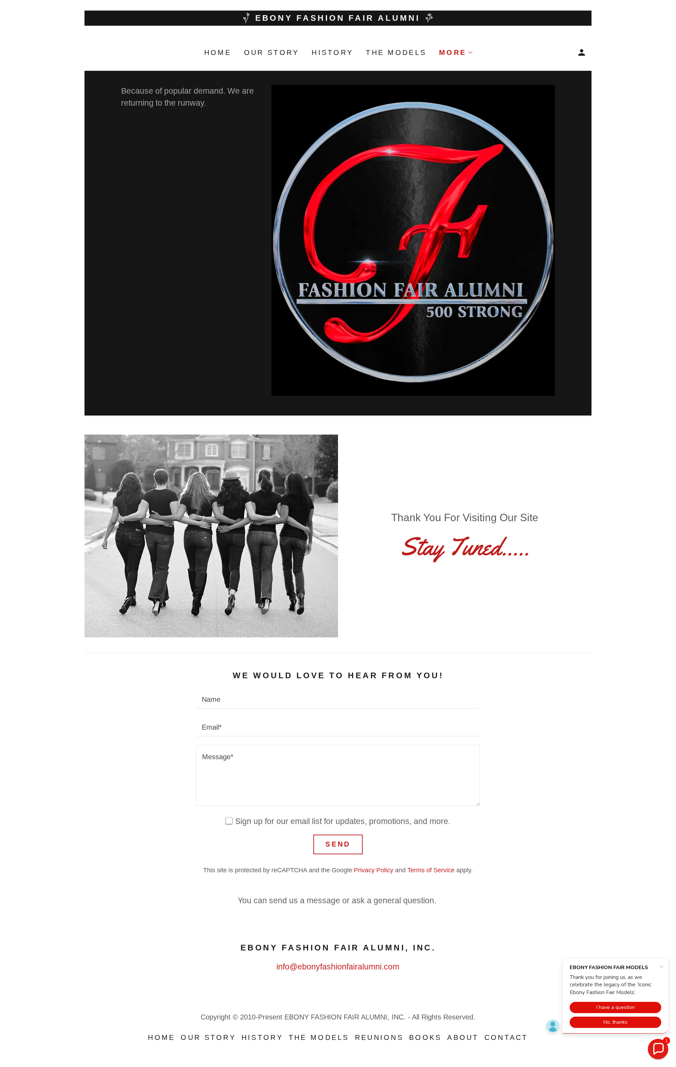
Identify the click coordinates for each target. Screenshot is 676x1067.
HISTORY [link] (332, 52)
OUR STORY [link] (271, 52)
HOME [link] (217, 52)
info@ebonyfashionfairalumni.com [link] (337, 966)
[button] (455, 52)
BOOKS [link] (425, 1037)
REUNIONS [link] (379, 1037)
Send (337, 844)
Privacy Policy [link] (373, 870)
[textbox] (338, 699)
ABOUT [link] (462, 1037)
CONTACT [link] (506, 1037)
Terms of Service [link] (431, 870)
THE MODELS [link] (396, 52)
